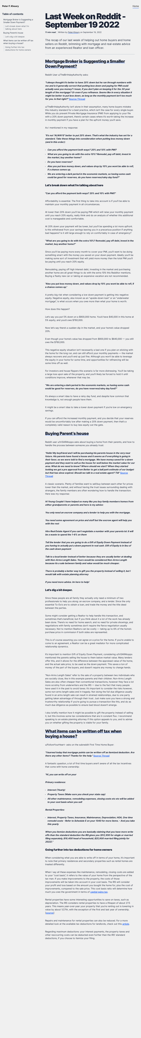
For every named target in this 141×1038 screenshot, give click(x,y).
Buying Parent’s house (13, 33)
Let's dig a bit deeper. (15, 36)
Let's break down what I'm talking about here (74, 185)
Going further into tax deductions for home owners (78, 849)
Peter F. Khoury (10, 6)
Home (136, 6)
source (50, 912)
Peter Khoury (74, 32)
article (125, 923)
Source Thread (77, 99)
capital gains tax (99, 892)
